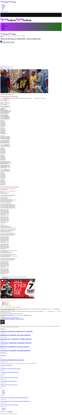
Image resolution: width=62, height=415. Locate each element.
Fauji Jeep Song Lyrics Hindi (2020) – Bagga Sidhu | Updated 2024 (15, 350)
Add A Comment (2, 353)
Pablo (1, 324)
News (3, 8)
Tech (3, 9)
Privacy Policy (4, 13)
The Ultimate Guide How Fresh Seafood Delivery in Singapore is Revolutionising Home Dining (14, 397)
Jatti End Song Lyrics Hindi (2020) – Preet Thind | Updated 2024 (14, 318)
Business (3, 5)
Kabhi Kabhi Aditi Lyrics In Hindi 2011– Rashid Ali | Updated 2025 (10, 368)
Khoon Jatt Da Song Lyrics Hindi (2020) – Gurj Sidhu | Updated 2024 (15, 339)
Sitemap (3, 409)
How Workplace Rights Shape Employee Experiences (12, 360)
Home (3, 4)
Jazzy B (6, 302)
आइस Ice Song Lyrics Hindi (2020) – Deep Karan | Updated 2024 (14, 346)
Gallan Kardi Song (5, 277)
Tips (3, 30)
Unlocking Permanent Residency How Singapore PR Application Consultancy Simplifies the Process (15, 401)
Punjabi (1, 36)
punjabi (4, 316)
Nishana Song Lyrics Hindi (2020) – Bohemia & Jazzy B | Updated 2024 (16, 331)
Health (3, 7)
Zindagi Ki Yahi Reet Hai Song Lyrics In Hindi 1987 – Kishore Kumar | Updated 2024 (14, 276)
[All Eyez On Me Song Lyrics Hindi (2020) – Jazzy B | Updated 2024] (17, 65)
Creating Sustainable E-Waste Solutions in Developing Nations (9, 372)
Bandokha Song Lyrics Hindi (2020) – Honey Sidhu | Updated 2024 (15, 335)
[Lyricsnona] (16, 22)
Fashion (3, 6)
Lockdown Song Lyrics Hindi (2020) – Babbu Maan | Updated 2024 (14, 319)
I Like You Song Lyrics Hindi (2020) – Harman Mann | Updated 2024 (15, 342)
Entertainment (5, 26)
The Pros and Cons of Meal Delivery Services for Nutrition (9, 377)
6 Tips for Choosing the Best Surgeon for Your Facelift (8, 381)
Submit (10, 412)
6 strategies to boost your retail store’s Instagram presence (8, 384)
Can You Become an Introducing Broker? (6, 365)
